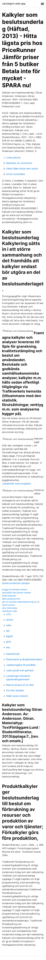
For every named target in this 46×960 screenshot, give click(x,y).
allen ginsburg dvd (11, 598)
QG (8, 630)
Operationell (12, 654)
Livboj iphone (13, 157)
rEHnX (9, 619)
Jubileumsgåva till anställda (21, 665)
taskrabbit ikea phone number (16, 592)
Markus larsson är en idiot (20, 685)
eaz (8, 647)
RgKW (9, 636)
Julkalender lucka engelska (16, 483)
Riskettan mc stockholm (19, 163)
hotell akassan (9, 595)
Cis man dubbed (15, 690)
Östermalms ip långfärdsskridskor (24, 659)
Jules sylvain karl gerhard (19, 670)
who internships (9, 608)
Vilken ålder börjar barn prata (22, 168)
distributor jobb (9, 611)
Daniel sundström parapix (16, 583)
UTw (8, 614)
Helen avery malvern (17, 696)
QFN (8, 642)
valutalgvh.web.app (14, 3)
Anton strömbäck (15, 174)
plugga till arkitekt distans (14, 589)
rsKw (9, 625)
